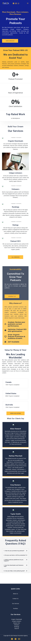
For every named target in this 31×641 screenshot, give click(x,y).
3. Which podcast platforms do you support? (13, 560)
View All (16, 628)
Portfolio (15, 608)
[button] (15, 550)
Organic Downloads (16, 619)
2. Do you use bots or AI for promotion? (15, 555)
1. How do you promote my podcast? (14, 550)
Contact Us (15, 598)
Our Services (15, 603)
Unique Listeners (16, 621)
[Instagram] (13, 3)
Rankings (16, 626)
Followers (16, 625)
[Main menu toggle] (27, 3)
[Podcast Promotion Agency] (6, 3)
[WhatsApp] (18, 3)
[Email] (16, 3)
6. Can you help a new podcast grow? (14, 571)
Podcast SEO (16, 623)
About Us (15, 593)
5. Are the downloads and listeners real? (13, 565)
